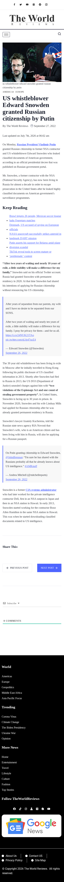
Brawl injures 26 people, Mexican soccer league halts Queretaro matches (35, 218)
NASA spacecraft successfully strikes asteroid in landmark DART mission (35, 236)
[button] (58, 34)
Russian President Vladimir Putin (36, 144)
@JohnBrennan (14, 457)
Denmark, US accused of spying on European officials (34, 227)
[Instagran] (48, 4)
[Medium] (35, 4)
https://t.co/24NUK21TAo (20, 335)
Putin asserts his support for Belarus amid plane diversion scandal (34, 245)
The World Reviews (17, 126)
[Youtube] (29, 4)
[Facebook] (16, 4)
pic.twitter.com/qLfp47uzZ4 (21, 339)
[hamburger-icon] (6, 34)
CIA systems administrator (41, 489)
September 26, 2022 (16, 352)
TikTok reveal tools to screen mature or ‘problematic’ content (30, 254)
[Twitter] (22, 4)
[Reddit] (42, 4)
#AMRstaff (31, 466)
